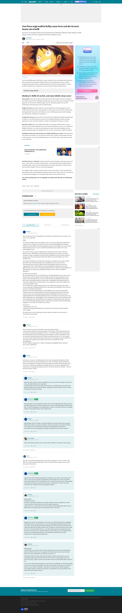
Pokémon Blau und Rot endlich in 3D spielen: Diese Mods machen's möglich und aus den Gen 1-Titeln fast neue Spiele (92, 214)
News (46, 1)
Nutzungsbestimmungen (70, 597)
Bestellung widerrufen (47, 597)
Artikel (27, 186)
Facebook (26, 603)
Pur (72, 1)
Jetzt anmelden (89, 590)
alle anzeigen (96, 194)
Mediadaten (78, 597)
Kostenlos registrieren (47, 214)
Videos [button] (58, 1)
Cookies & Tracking (95, 597)
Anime (24, 186)
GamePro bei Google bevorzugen (66, 42)
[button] (24, 2)
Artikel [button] (65, 1)
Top (65, 225)
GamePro (27, 601)
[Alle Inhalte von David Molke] (23, 38)
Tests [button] (51, 1)
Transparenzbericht (25, 599)
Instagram (31, 603)
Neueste (30, 225)
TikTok (35, 603)
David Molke (29, 37)
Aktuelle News (81, 194)
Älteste (48, 225)
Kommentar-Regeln (36, 203)
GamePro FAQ (33, 597)
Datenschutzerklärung (86, 597)
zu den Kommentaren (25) (46, 191)
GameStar (23, 601)
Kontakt (63, 597)
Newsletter (59, 597)
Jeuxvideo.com (42, 601)
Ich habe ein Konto (31, 214)
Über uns (28, 597)
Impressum (23, 597)
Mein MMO (32, 601)
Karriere (54, 597)
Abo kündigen (39, 597)
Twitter (22, 603)
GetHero (37, 601)
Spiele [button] (39, 1)
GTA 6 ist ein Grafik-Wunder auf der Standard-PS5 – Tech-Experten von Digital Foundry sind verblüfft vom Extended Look (92, 201)
